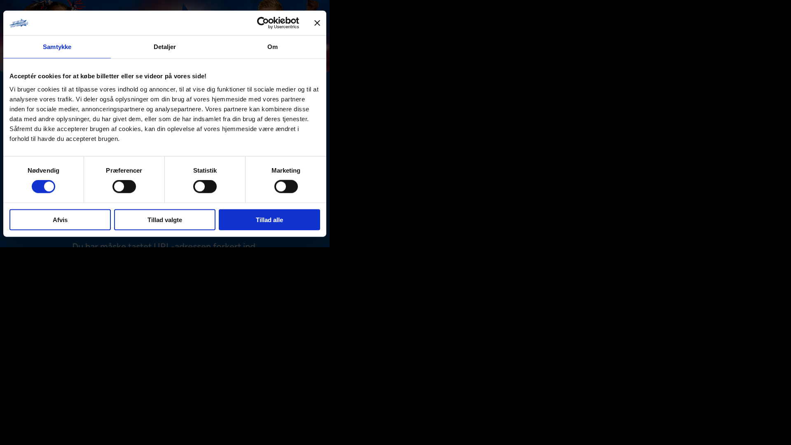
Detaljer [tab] (165, 46)
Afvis (60, 219)
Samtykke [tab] (57, 46)
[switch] (124, 186)
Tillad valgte (164, 219)
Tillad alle (269, 219)
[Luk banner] (317, 23)
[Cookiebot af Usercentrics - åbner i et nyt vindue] (263, 23)
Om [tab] (272, 46)
